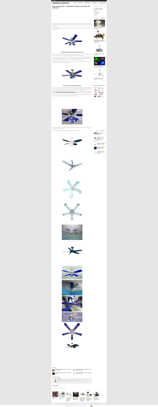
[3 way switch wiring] (55, 394)
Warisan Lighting (60, 3)
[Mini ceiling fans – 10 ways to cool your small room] (96, 394)
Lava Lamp (95, 10)
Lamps (75, 2)
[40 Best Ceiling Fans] (62, 394)
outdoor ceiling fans (57, 87)
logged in (57, 387)
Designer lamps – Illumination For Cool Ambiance (100, 133)
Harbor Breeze (96, 11)
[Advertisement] (63, 16)
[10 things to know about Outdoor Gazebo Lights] (76, 394)
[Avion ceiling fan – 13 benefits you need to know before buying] (83, 394)
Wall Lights (81, 2)
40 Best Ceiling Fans (67, 0)
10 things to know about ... (81, 0)
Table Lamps (95, 14)
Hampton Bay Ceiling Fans (97, 12)
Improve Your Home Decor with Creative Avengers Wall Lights (101, 148)
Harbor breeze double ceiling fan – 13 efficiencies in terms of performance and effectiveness (99, 41)
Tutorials (95, 15)
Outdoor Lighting (102, 2)
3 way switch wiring (60, 0)
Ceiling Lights (87, 2)
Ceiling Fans (94, 2)
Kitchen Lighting (96, 13)
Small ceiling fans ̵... (74, 0)
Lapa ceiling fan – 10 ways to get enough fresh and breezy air (101, 152)
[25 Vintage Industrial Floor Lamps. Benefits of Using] (89, 394)
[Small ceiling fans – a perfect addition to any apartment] (69, 394)
